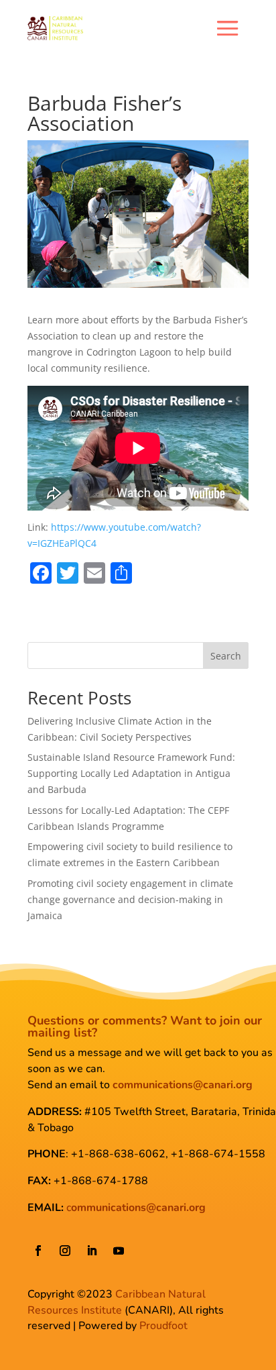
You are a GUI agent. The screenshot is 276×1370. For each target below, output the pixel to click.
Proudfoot (163, 1325)
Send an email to (140, 1084)
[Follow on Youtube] (118, 1250)
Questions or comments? (97, 1020)
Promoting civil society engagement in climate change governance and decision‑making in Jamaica (130, 899)
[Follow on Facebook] (38, 1250)
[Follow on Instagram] (65, 1250)
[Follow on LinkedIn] (91, 1250)
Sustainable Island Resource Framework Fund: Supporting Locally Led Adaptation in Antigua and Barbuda (131, 773)
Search (225, 655)
